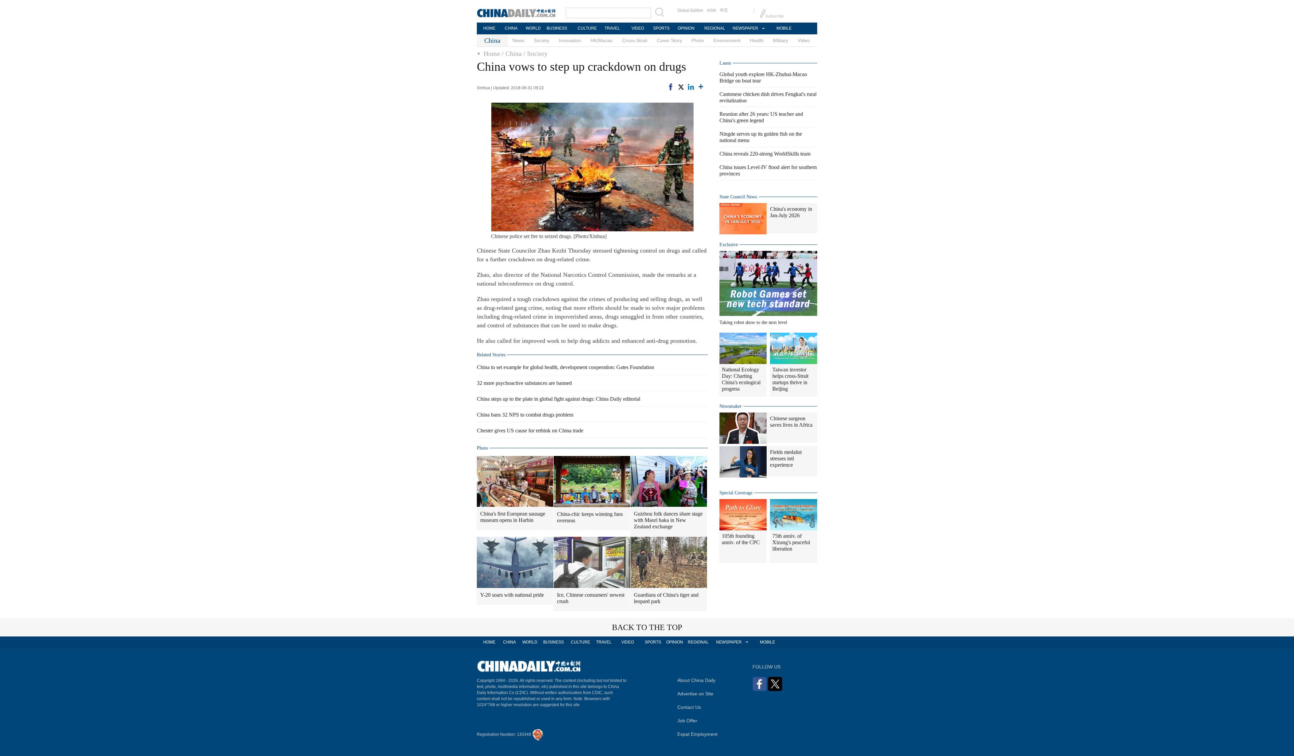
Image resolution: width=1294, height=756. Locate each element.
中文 (724, 10)
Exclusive (728, 244)
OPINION (686, 28)
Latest (725, 63)
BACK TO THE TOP (647, 627)
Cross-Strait (634, 40)
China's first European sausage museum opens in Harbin (512, 517)
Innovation (570, 40)
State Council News (738, 196)
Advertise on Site (695, 693)
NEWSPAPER (745, 28)
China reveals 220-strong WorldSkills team (764, 154)
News (518, 40)
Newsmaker (730, 406)
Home (492, 53)
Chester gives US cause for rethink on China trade (530, 430)
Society (541, 40)
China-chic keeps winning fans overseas (590, 517)
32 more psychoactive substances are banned (524, 383)
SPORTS (661, 28)
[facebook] (670, 87)
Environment (726, 40)
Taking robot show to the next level (753, 322)
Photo (697, 40)
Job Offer (687, 720)
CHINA (511, 28)
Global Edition (690, 10)
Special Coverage (735, 492)
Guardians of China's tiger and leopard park (666, 598)
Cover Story (669, 40)
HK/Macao (601, 40)
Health (757, 40)
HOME (489, 28)
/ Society (535, 53)
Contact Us (689, 707)
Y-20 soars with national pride (512, 595)
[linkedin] (690, 87)
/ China (512, 53)
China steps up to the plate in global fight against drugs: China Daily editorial (558, 399)
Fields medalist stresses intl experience (786, 458)
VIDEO (637, 28)
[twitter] (680, 87)
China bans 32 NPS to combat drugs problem (525, 415)
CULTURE (587, 28)
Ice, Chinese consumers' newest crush (590, 598)
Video (804, 40)
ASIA (711, 10)
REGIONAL (714, 28)
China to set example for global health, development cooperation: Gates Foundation (565, 367)
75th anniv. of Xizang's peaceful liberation (791, 542)
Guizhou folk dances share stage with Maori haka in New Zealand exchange (668, 520)
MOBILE (784, 28)
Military (780, 40)
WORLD (533, 28)
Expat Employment (697, 734)
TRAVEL (612, 28)
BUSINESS (557, 28)
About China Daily (696, 680)
